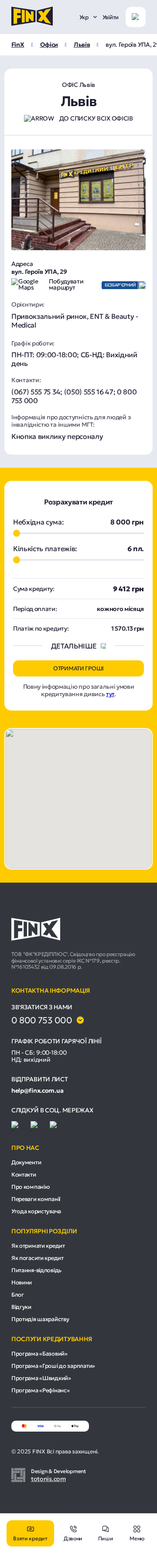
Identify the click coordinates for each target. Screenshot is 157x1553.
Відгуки (21, 1307)
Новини (21, 1282)
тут (110, 694)
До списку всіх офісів (96, 118)
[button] (78, 793)
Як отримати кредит (38, 1245)
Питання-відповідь (36, 1270)
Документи (26, 1162)
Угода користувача (36, 1211)
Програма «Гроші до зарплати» (53, 1366)
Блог (17, 1294)
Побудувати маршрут (66, 284)
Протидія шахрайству (40, 1319)
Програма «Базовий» (39, 1353)
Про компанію (30, 1187)
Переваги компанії (35, 1199)
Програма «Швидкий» (41, 1378)
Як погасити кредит (37, 1258)
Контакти (23, 1174)
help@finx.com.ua (37, 1090)
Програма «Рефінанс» (40, 1390)
